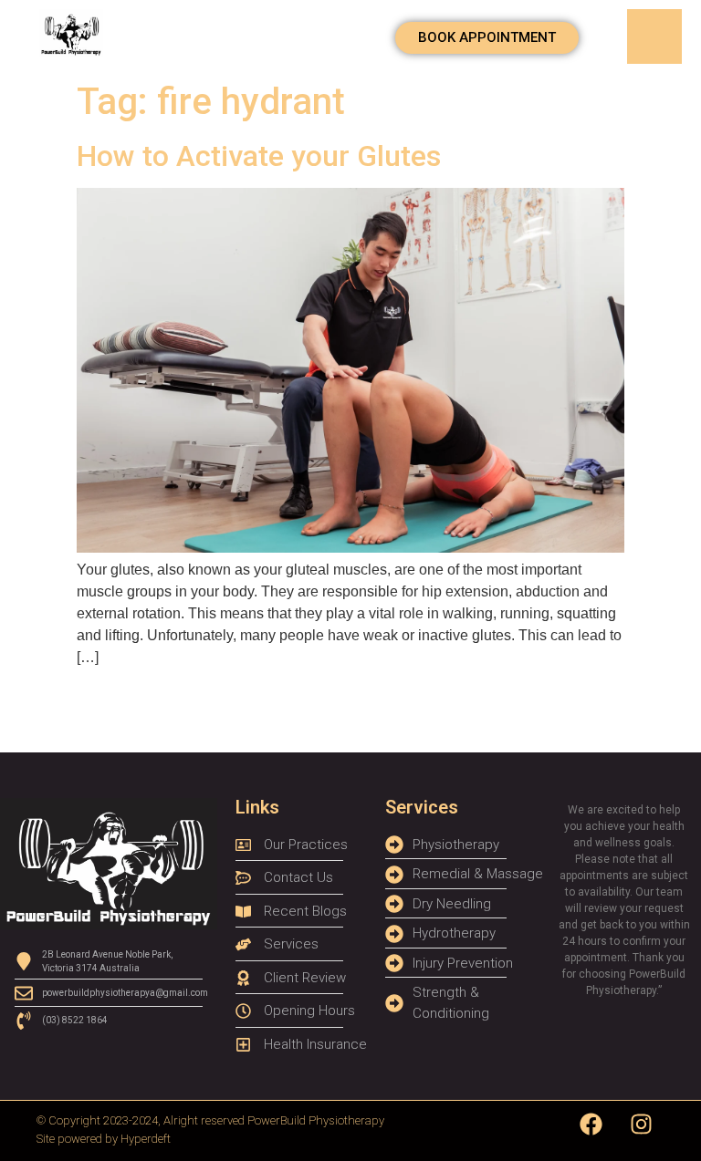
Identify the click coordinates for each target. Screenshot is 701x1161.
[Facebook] (591, 1123)
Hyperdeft (145, 1138)
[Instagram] (641, 1123)
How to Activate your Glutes (259, 156)
